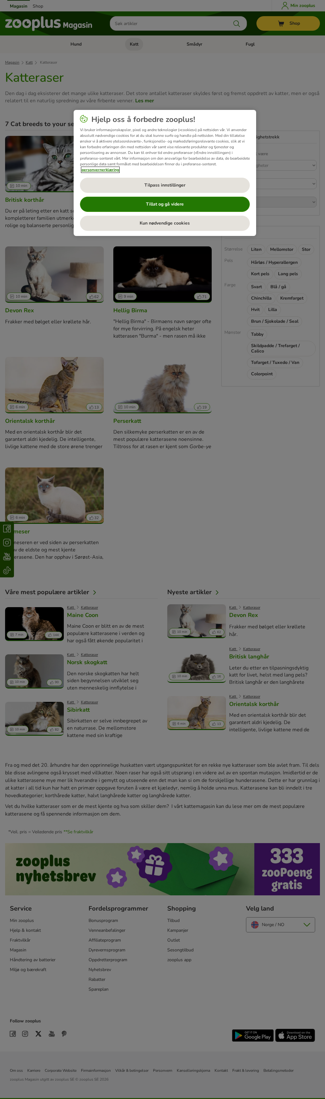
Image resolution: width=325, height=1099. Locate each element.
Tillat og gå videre (165, 204)
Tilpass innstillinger (164, 185)
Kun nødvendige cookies (165, 223)
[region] (165, 173)
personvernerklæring (100, 169)
